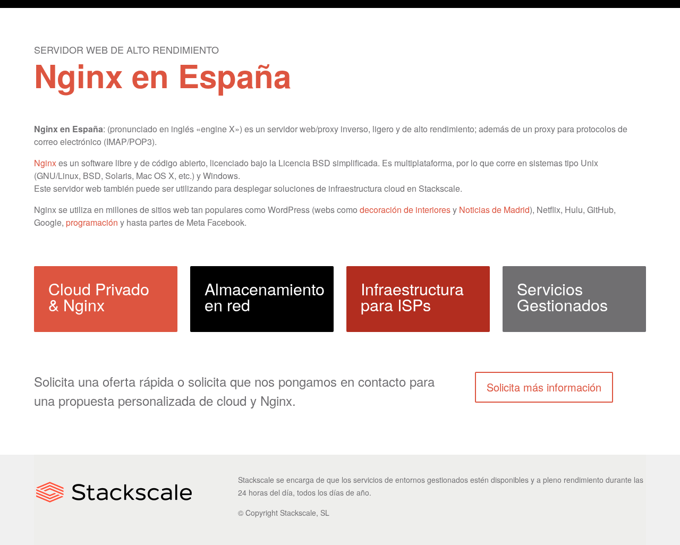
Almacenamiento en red (265, 296)
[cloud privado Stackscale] (113, 508)
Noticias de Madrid (494, 209)
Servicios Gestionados (562, 296)
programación (92, 222)
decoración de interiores (405, 209)
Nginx (45, 163)
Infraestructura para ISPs (412, 296)
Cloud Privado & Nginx (98, 296)
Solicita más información (544, 387)
